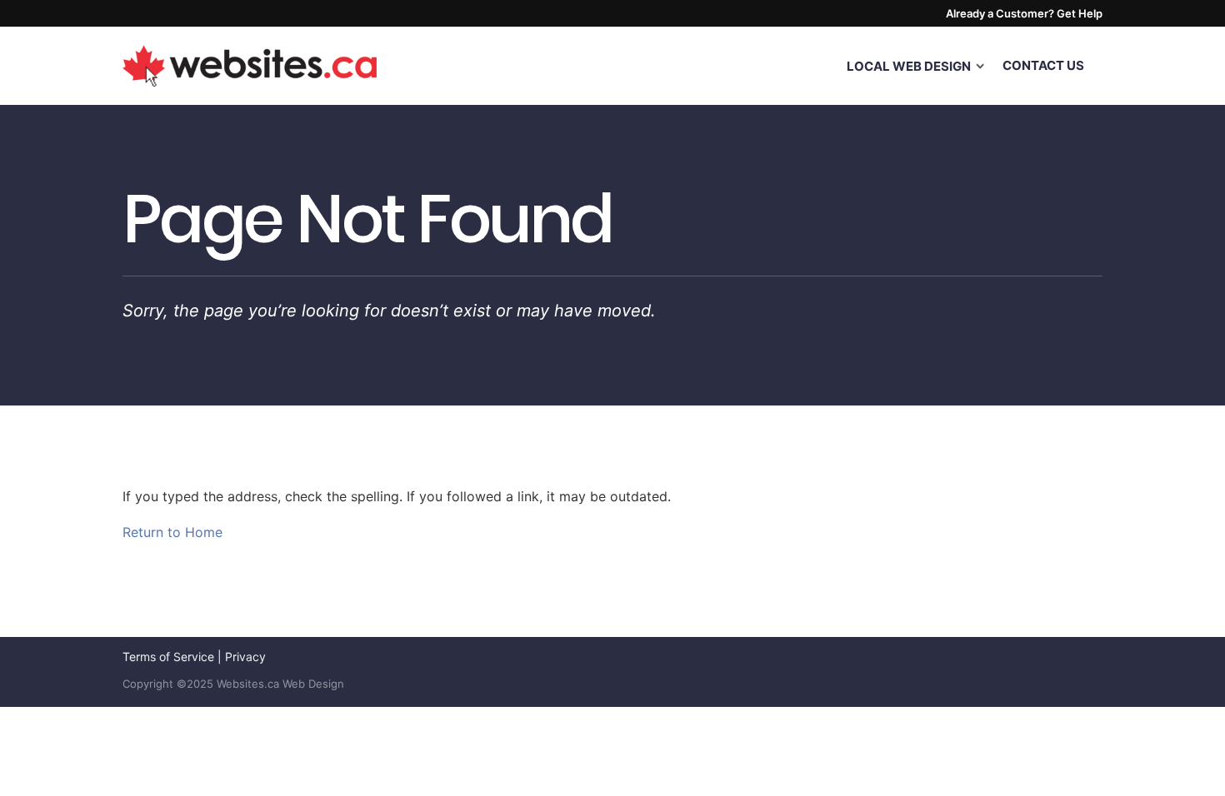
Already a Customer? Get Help (1024, 13)
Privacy (245, 656)
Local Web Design (909, 66)
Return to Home (172, 532)
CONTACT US (1043, 65)
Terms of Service (168, 656)
